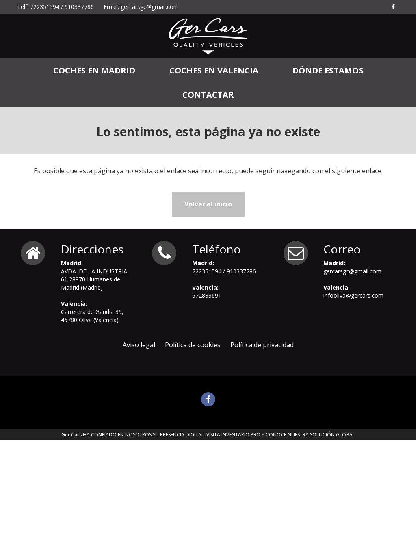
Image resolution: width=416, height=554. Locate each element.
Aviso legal (139, 344)
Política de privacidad (262, 344)
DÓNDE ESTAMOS (327, 70)
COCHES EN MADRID (94, 70)
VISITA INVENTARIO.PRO (233, 434)
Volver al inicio (208, 204)
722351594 (44, 7)
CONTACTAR (208, 94)
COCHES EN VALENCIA (213, 70)
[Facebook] (393, 7)
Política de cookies (193, 344)
